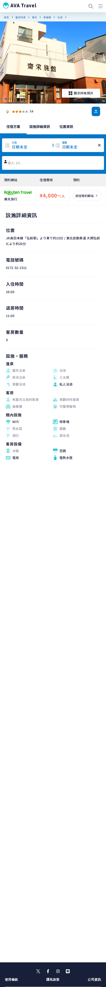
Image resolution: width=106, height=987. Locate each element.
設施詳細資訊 (39, 126)
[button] (6, 99)
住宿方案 (13, 126)
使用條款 (11, 979)
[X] (38, 971)
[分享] (96, 111)
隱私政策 (53, 979)
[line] (68, 971)
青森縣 (47, 17)
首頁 (6, 17)
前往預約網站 (84, 196)
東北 (34, 17)
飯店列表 (21, 17)
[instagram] (58, 971)
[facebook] (48, 971)
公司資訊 (94, 979)
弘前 (60, 17)
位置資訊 (66, 126)
